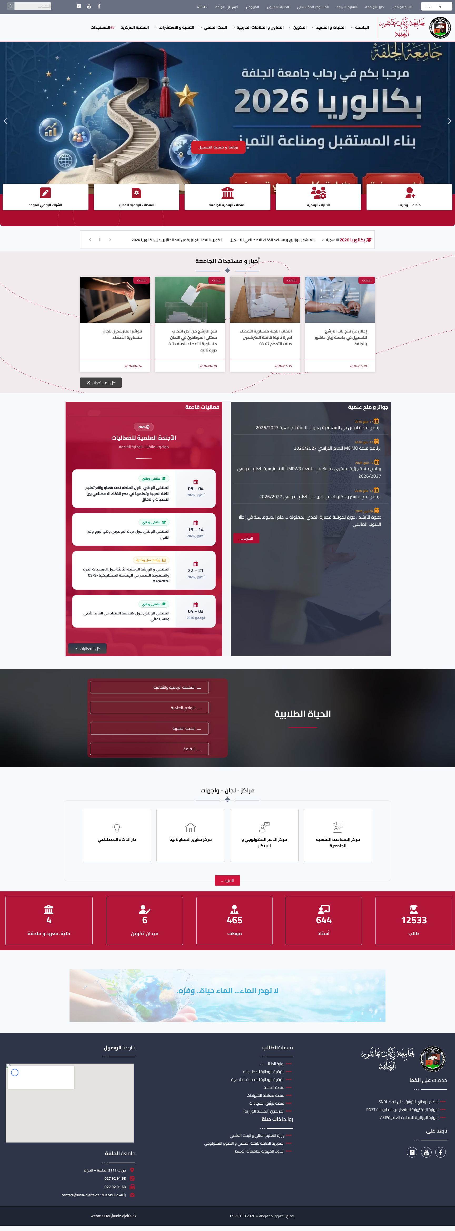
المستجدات (100, 27)
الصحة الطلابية (184, 728)
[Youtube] (89, 7)
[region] (227, 121)
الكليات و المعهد (331, 27)
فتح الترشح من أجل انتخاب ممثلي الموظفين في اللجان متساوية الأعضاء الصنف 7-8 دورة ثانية (193, 340)
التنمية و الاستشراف (176, 27)
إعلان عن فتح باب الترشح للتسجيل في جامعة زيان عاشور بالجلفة (341, 337)
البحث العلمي (215, 27)
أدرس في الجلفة (226, 7)
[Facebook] (99, 7)
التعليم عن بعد (347, 7)
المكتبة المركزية (135, 27)
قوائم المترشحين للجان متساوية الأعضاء (122, 334)
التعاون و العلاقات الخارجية (260, 27)
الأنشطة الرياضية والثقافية (175, 687)
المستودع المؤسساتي (313, 7)
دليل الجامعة (374, 7)
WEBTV (201, 7)
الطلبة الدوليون (278, 7)
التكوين (300, 27)
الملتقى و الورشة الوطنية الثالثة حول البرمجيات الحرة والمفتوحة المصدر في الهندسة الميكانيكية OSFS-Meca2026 (126, 575)
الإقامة (190, 749)
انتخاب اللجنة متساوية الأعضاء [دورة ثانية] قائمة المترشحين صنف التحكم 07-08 (266, 337)
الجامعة (362, 27)
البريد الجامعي (402, 7)
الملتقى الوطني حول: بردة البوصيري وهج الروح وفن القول (128, 534)
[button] (5, 121)
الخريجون (252, 7)
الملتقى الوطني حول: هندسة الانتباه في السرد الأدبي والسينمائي (126, 616)
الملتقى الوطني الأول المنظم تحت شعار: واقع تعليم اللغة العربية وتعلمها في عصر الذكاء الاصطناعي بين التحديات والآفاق (127, 493)
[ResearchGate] (78, 7)
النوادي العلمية (183, 708)
